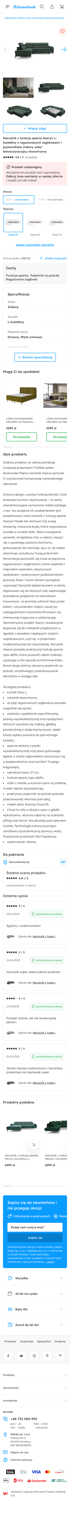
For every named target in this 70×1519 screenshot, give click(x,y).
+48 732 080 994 (23, 1419)
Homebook (10, 1400)
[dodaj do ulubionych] (62, 31)
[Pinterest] (47, 1356)
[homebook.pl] (24, 6)
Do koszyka (21, 437)
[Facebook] (8, 1356)
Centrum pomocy (21, 1459)
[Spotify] (60, 1356)
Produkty (10, 1341)
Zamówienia (11, 1387)
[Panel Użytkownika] (52, 6)
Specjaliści (44, 1341)
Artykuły (60, 1341)
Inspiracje (26, 1341)
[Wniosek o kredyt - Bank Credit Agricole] (59, 1480)
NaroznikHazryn (19, 862)
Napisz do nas (19, 1452)
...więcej (50, 1261)
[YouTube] (21, 1356)
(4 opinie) (31, 157)
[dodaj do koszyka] (34, 1144)
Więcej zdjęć (37, 128)
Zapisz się (35, 1238)
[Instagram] (34, 1356)
